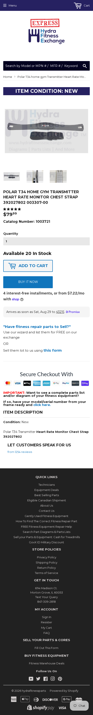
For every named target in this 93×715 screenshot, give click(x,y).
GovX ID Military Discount (46, 542)
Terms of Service (46, 573)
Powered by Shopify (64, 690)
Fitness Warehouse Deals (46, 663)
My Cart (46, 627)
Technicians (46, 484)
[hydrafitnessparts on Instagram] (53, 679)
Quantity (10, 234)
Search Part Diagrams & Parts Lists (46, 532)
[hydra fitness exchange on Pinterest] (60, 679)
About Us (46, 505)
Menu (13, 5)
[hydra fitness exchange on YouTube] (31, 679)
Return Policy (46, 567)
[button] (12, 209)
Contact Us (46, 510)
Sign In (46, 617)
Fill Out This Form (46, 648)
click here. (42, 405)
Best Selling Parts (46, 495)
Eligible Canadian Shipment (46, 500)
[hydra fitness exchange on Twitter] (38, 679)
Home (7, 76)
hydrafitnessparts (34, 690)
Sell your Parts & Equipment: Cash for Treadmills (46, 537)
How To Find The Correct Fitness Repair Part (46, 521)
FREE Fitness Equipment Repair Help (46, 526)
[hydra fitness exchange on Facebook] (45, 679)
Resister (46, 622)
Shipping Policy (46, 562)
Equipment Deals (46, 490)
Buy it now (28, 282)
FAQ (46, 633)
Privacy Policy (46, 557)
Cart (86, 5)
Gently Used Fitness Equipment (46, 516)
